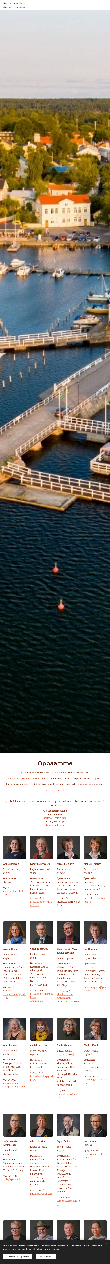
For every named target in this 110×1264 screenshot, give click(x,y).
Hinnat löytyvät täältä (55, 790)
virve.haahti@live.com (68, 1001)
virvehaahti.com (65, 994)
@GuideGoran (37, 1001)
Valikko (104, 5)
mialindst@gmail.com (41, 1193)
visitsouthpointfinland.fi (55, 825)
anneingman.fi (10, 1083)
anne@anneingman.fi (14, 1086)
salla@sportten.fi (12, 1179)
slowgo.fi (7, 990)
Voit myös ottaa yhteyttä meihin (24, 778)
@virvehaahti (64, 998)
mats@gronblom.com (55, 818)
